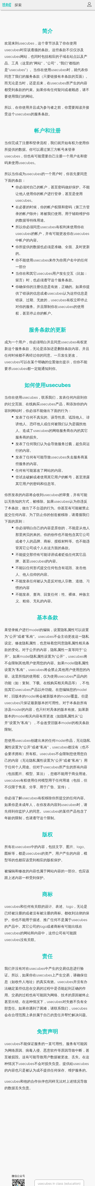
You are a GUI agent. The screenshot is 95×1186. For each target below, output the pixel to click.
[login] (89, 5)
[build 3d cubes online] (6, 5)
